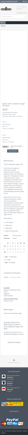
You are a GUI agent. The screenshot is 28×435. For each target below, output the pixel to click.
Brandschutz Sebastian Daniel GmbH (14, 431)
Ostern (9, 114)
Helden (10, 116)
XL (15, 277)
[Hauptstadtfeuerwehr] (6, 8)
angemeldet (13, 332)
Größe (5, 146)
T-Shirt (17, 116)
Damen (6, 116)
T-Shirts (14, 114)
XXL (17, 277)
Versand (6, 126)
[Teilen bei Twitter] (6, 109)
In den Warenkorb (13, 151)
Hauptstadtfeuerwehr (9, 1)
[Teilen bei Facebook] (4, 109)
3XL (20, 277)
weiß (21, 116)
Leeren (11, 148)
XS (10, 277)
